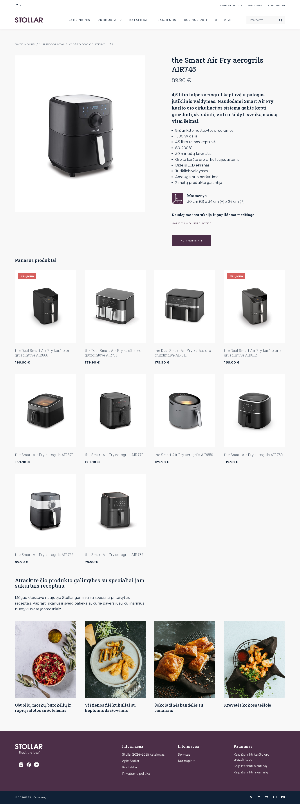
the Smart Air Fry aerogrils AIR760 (253, 454)
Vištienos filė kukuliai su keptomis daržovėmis (110, 707)
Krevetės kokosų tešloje (247, 705)
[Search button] (281, 20)
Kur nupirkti (195, 20)
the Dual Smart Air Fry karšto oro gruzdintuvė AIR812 (252, 352)
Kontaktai (276, 5)
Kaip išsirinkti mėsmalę (251, 772)
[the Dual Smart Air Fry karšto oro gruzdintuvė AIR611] (184, 306)
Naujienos (166, 20)
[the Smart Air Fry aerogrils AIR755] (45, 510)
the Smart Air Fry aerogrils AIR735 (114, 554)
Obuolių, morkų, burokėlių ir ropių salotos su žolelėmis (43, 707)
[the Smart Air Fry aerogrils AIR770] (115, 410)
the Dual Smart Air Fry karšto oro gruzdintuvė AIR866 (43, 352)
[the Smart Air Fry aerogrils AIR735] (115, 510)
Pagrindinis (79, 20)
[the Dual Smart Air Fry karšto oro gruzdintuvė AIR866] (45, 306)
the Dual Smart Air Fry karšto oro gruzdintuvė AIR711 (113, 352)
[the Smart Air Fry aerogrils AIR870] (45, 410)
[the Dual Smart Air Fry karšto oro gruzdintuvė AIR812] (254, 306)
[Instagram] (21, 764)
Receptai (223, 20)
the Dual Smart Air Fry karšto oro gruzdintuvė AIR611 (182, 352)
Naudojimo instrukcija (192, 223)
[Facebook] (29, 764)
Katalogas (139, 20)
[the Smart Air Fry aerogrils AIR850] (184, 410)
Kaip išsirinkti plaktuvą (250, 766)
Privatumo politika (136, 774)
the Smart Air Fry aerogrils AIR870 (44, 454)
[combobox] (261, 20)
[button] (18, 5)
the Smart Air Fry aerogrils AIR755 (44, 554)
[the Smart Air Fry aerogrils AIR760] (254, 410)
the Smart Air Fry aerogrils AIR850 (183, 454)
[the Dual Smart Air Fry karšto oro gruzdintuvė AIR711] (115, 306)
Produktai (107, 20)
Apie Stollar (231, 5)
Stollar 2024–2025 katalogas (143, 754)
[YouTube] (36, 764)
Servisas (255, 5)
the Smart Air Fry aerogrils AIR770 (114, 454)
